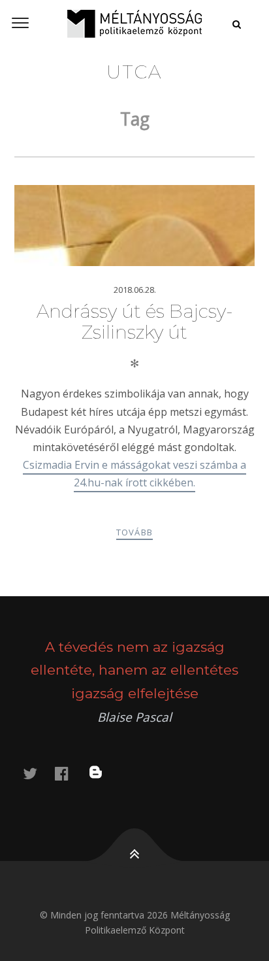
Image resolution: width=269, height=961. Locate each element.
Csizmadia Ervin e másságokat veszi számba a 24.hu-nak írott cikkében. (134, 474)
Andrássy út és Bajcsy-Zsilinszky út (135, 321)
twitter (38, 773)
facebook (69, 773)
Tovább (134, 532)
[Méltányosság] (134, 23)
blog (104, 773)
